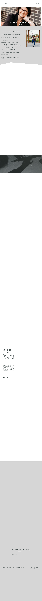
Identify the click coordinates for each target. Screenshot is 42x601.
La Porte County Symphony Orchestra (8, 353)
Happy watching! (21, 557)
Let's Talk (10, 61)
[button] (38, 346)
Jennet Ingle (5, 3)
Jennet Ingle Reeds (11, 347)
